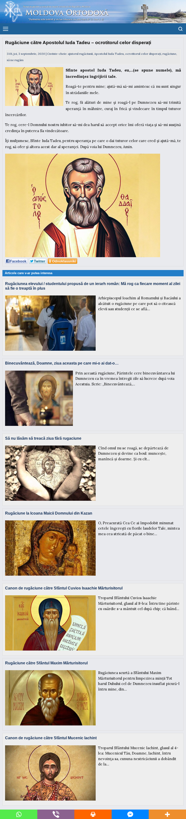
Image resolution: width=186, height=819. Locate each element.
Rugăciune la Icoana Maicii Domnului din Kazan (48, 513)
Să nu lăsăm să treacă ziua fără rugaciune (43, 438)
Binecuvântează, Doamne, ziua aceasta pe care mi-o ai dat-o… (62, 363)
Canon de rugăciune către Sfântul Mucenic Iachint (51, 738)
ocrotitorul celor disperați (143, 54)
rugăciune (169, 54)
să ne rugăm (15, 60)
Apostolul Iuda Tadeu (109, 54)
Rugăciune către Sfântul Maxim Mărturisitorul (46, 663)
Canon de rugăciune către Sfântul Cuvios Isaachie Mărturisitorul (64, 588)
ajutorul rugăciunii (80, 54)
